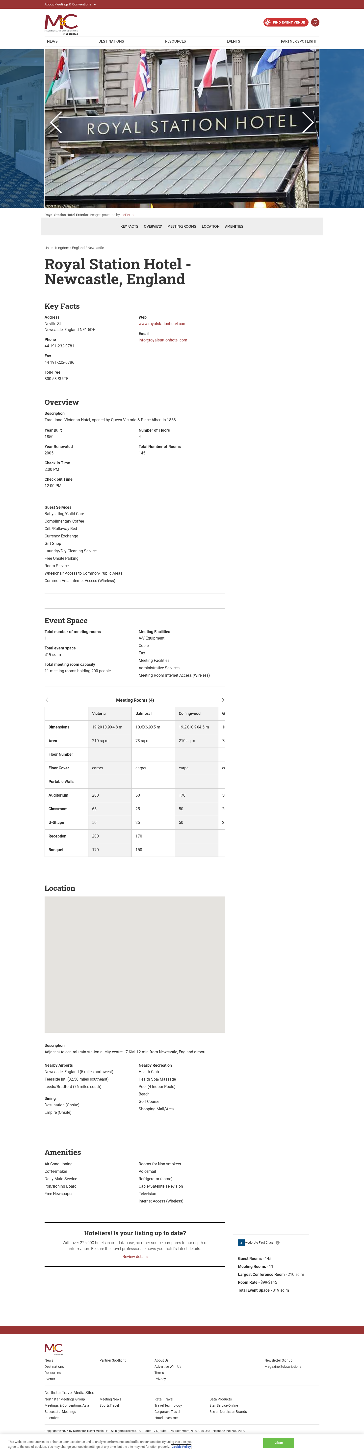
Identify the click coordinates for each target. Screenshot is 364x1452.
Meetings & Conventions (64, 24)
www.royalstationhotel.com (162, 323)
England (78, 248)
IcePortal (127, 215)
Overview (153, 226)
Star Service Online (223, 1405)
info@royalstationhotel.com (163, 340)
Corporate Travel (167, 1412)
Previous (56, 123)
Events (233, 41)
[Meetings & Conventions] (55, 1349)
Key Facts (129, 226)
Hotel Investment (168, 1418)
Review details (135, 1256)
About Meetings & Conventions (68, 4)
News (52, 41)
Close (279, 1443)
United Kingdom (57, 248)
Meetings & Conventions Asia (67, 1405)
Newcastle (96, 248)
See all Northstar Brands (228, 1412)
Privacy (160, 1379)
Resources (175, 41)
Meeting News (110, 1399)
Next (308, 123)
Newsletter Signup (278, 1360)
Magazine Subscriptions (282, 1366)
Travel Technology (168, 1405)
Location (211, 226)
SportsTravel (109, 1405)
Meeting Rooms (181, 226)
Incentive (51, 1418)
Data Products (220, 1399)
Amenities (234, 226)
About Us (162, 1360)
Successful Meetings (60, 1412)
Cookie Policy (181, 1447)
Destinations (111, 41)
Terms (159, 1373)
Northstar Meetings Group (65, 1399)
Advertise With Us (168, 1366)
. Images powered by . (90, 215)
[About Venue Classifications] (278, 1243)
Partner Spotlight (299, 41)
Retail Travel (164, 1399)
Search (315, 22)
